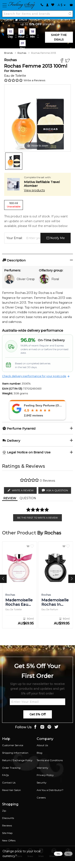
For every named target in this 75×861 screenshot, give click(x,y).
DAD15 (23, 19)
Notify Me (57, 238)
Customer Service (12, 745)
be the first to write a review (37, 517)
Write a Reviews (34, 80)
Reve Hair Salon (11, 790)
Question (28, 498)
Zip (4, 810)
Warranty (42, 767)
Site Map (7, 833)
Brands (8, 52)
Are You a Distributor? (50, 790)
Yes (58, 853)
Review (9, 498)
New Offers (8, 840)
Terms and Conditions (50, 760)
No (68, 853)
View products (34, 190)
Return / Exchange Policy (17, 760)
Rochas (22, 52)
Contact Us (8, 782)
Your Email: (14, 238)
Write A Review (23, 490)
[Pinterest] (49, 727)
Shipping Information (15, 752)
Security (41, 782)
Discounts (8, 818)
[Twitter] (68, 61)
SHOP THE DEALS (59, 37)
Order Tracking (11, 767)
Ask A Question (57, 490)
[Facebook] (62, 61)
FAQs (5, 775)
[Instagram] (42, 727)
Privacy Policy (45, 775)
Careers (41, 797)
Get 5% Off (38, 714)
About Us (42, 745)
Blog (39, 752)
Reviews (7, 825)
